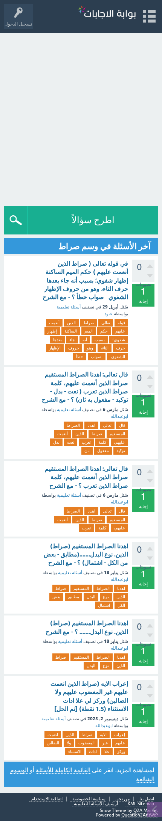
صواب (96, 356)
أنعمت (54, 323)
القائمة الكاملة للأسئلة (63, 770)
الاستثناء (74, 751)
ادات (93, 751)
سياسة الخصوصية (88, 799)
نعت (70, 442)
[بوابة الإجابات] (106, 13)
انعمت (52, 734)
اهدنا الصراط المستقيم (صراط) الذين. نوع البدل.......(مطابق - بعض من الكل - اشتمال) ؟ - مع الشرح (86, 555)
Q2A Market (145, 810)
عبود (108, 313)
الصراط (73, 425)
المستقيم (117, 433)
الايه (103, 734)
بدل (56, 442)
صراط (88, 323)
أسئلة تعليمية (69, 307)
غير (105, 743)
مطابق (73, 596)
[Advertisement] (81, 117)
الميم (88, 331)
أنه (85, 339)
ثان (87, 450)
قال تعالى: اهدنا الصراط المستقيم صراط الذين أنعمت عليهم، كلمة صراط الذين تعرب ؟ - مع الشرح (86, 477)
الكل (121, 605)
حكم (104, 331)
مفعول (103, 450)
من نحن (122, 799)
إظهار (52, 331)
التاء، (105, 348)
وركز (121, 751)
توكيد (120, 450)
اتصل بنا (146, 799)
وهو (90, 348)
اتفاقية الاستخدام (47, 799)
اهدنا (91, 425)
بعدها (57, 339)
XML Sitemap (140, 803)
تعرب (86, 442)
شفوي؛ (118, 339)
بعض (56, 596)
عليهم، (119, 442)
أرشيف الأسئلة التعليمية (96, 803)
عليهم (120, 331)
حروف (73, 348)
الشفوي (117, 356)
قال (122, 425)
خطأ (79, 356)
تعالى (105, 323)
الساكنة (70, 331)
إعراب (119, 734)
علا (107, 751)
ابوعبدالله (119, 416)
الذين (71, 323)
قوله (121, 323)
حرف (120, 348)
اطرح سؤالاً (93, 220)
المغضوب (86, 743)
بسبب (100, 339)
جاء (72, 339)
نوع (106, 596)
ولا (69, 743)
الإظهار (55, 348)
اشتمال (104, 605)
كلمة (102, 442)
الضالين (53, 743)
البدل (91, 596)
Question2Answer (139, 815)
